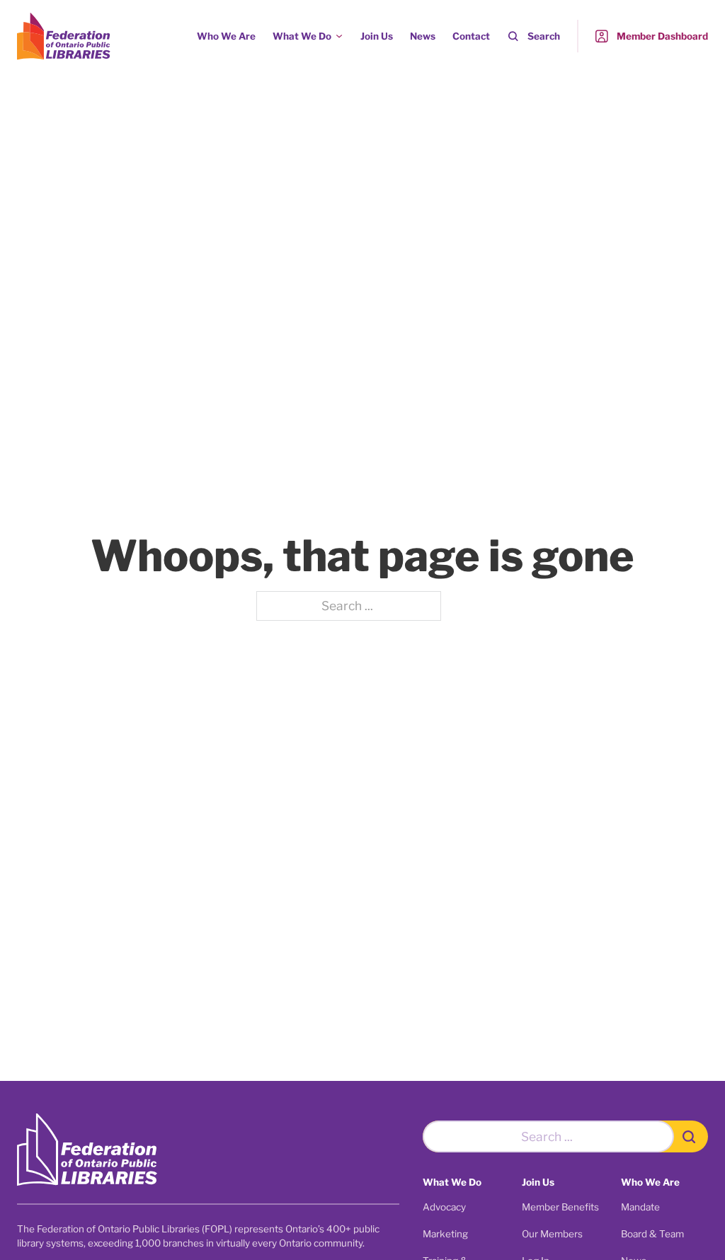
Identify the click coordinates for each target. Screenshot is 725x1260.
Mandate (640, 1207)
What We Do (302, 36)
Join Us (376, 36)
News (422, 36)
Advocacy (444, 1207)
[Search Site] (691, 1136)
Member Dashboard (662, 36)
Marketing (445, 1233)
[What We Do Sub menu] (339, 36)
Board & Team (652, 1233)
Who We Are (226, 36)
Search (543, 36)
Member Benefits (560, 1207)
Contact (471, 36)
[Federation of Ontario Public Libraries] (87, 1149)
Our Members (552, 1233)
